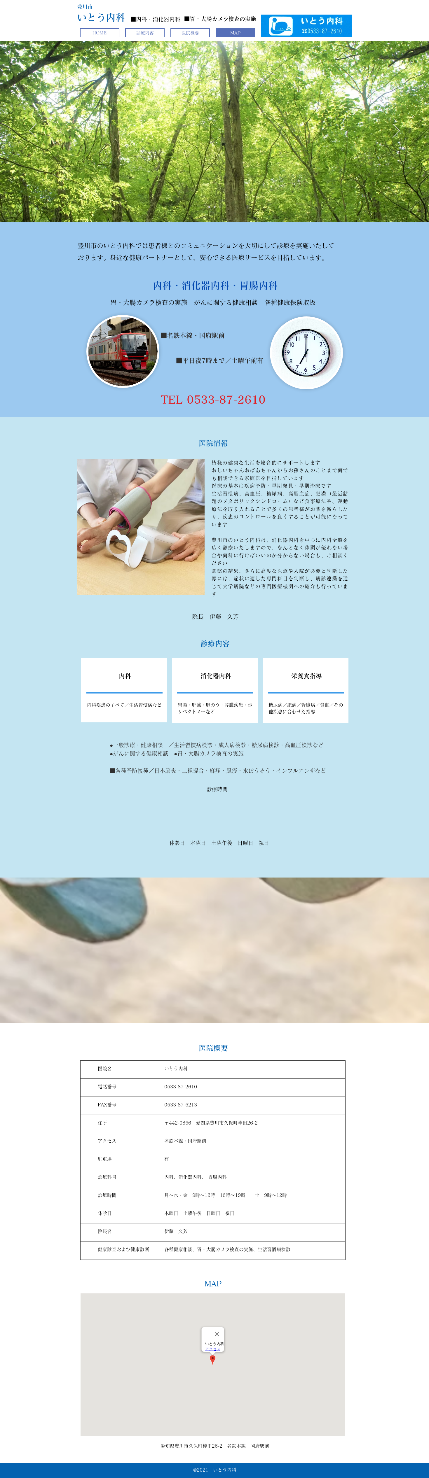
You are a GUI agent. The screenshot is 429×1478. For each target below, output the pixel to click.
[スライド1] (209, 207)
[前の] (32, 131)
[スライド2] (214, 207)
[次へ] (396, 131)
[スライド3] (220, 207)
